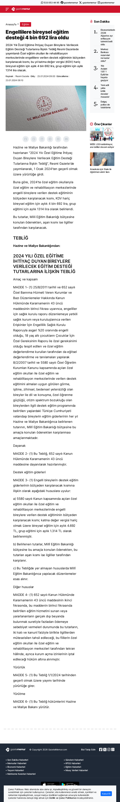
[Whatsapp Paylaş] (58, 139)
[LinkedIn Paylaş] (42, 139)
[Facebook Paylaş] (25, 139)
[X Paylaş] (34, 139)
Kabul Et (106, 793)
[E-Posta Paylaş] (66, 139)
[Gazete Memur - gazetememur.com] (20, 9)
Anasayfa (11, 24)
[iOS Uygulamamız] (50, 785)
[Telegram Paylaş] (50, 139)
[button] (7, 9)
